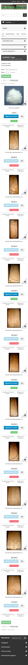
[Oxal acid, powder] (14, 95)
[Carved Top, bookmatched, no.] (14, 140)
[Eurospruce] (14, 6)
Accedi (18, 1)
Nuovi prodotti (9, 51)
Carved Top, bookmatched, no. (14, 152)
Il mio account (6, 651)
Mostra (2, 72)
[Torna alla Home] (2, 34)
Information (8, 41)
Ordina (2, 69)
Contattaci (14, 1)
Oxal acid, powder (14, 108)
